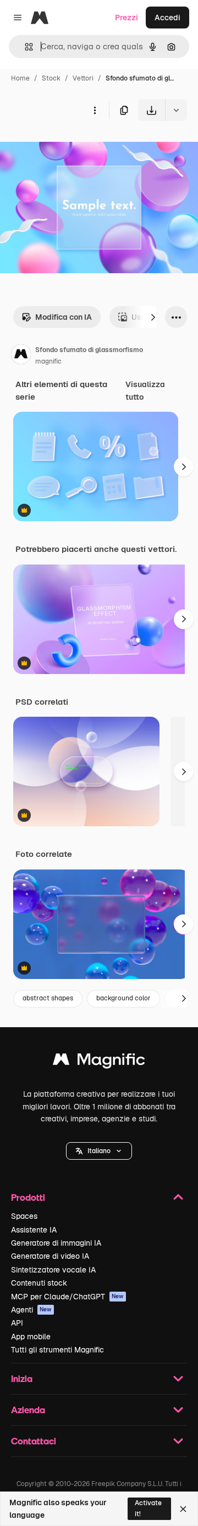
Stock (51, 78)
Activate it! (148, 1508)
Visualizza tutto (145, 390)
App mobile (31, 1336)
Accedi (167, 17)
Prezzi (126, 17)
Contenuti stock (39, 1283)
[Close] (183, 1509)
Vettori (83, 78)
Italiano (99, 1151)
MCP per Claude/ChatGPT (67, 1297)
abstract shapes (48, 998)
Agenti (31, 1310)
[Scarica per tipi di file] (176, 110)
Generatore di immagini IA (56, 1243)
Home (20, 78)
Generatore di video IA (50, 1256)
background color (123, 998)
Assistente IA (34, 1230)
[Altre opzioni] (95, 110)
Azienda (28, 1409)
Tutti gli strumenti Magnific (57, 1350)
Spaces (24, 1216)
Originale (72, 146)
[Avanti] (153, 317)
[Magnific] (99, 1061)
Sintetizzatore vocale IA (53, 1270)
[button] (99, 1151)
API (17, 1323)
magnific (48, 361)
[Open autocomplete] (24, 47)
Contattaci (33, 1441)
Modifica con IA (63, 317)
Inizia (21, 1378)
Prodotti (28, 1197)
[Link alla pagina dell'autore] (21, 355)
